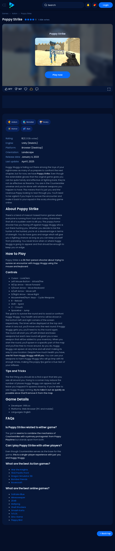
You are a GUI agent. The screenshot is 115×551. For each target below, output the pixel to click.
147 (20, 89)
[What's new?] (88, 5)
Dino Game (17, 516)
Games (5, 13)
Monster (30, 122)
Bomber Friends (19, 479)
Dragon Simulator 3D (22, 476)
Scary (45, 122)
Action (14, 13)
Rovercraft (16, 482)
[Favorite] (95, 5)
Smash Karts (17, 510)
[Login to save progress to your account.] (31, 89)
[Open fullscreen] (109, 89)
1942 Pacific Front (20, 472)
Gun (28, 128)
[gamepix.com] (11, 5)
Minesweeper (18, 497)
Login (106, 5)
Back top (106, 533)
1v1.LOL (14, 513)
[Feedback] (37, 89)
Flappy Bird (16, 520)
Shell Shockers (18, 507)
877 (10, 89)
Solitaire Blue (18, 494)
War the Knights (19, 469)
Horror (14, 128)
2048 (13, 500)
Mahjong (15, 503)
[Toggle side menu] (3, 5)
